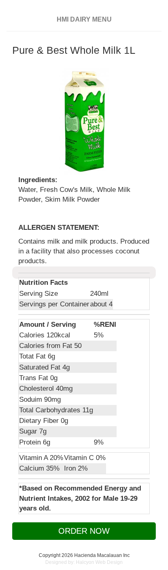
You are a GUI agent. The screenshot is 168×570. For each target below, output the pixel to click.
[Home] (87, 9)
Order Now (84, 530)
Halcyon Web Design (99, 562)
